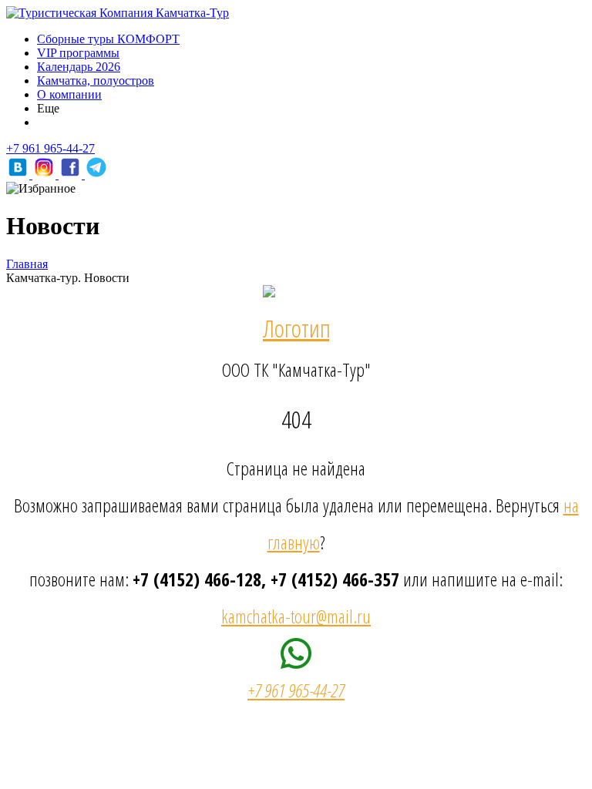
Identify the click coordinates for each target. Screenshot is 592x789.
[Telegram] (96, 174)
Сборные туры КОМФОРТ (108, 38)
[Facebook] (72, 174)
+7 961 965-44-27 (50, 148)
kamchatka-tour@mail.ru (296, 616)
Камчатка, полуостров (95, 80)
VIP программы (78, 52)
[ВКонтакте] (19, 174)
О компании (69, 94)
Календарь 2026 (78, 66)
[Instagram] (45, 174)
